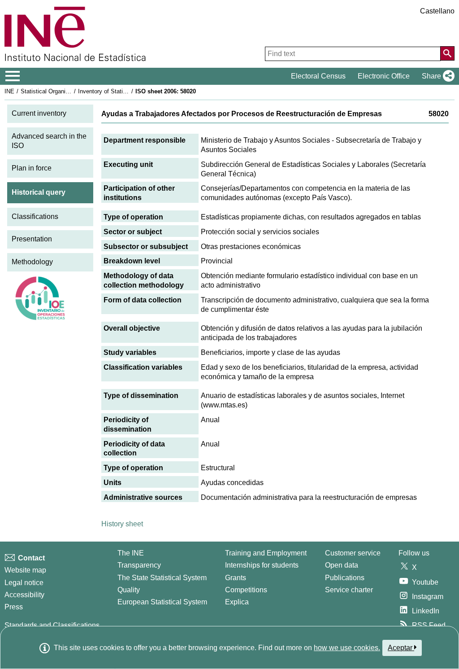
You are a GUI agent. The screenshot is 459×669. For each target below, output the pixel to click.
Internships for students (262, 565)
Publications (344, 578)
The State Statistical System (162, 578)
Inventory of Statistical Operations (122, 91)
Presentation (32, 239)
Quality (128, 590)
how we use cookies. (347, 648)
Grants (235, 578)
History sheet (122, 524)
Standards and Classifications (52, 625)
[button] (436, 76)
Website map (25, 570)
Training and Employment (266, 553)
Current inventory (39, 113)
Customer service (353, 553)
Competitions (246, 590)
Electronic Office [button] (384, 76)
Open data (341, 565)
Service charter (349, 590)
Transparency (139, 565)
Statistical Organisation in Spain (62, 91)
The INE (130, 553)
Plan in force (32, 168)
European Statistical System (162, 602)
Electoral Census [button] (318, 76)
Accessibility (24, 595)
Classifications (35, 216)
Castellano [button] (437, 11)
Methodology (32, 262)
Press (13, 607)
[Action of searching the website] (447, 53)
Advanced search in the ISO (49, 140)
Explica (237, 602)
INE (9, 91)
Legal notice (23, 582)
